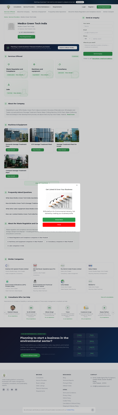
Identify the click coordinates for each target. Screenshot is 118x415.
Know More (59, 219)
